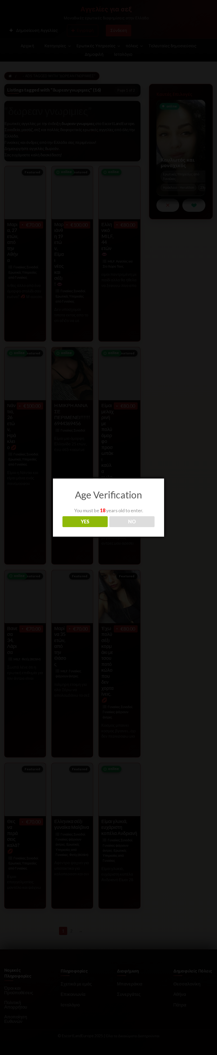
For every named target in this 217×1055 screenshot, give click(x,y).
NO (132, 521)
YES (85, 521)
